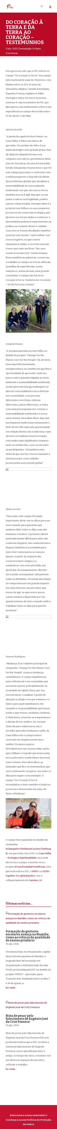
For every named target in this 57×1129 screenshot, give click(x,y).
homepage (25, 48)
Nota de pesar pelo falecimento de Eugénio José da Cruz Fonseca (27, 1019)
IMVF (35, 871)
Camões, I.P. (35, 880)
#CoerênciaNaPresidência (30, 866)
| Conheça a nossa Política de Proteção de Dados (28, 1120)
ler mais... (11, 987)
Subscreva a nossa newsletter (28, 1115)
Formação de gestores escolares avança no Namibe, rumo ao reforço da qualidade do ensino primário (28, 936)
